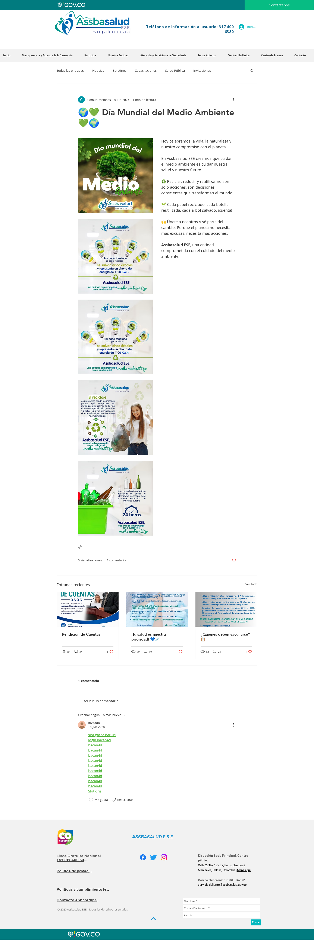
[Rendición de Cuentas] (88, 609)
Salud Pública (175, 70)
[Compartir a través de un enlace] (80, 547)
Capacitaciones (146, 70)
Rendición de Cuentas (81, 634)
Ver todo (251, 584)
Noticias (98, 70)
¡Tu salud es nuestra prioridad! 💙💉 (148, 637)
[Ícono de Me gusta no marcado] (91, 799)
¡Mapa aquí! (243, 870)
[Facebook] (143, 857)
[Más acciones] (233, 99)
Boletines (119, 70)
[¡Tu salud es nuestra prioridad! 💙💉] (157, 609)
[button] (120, 55)
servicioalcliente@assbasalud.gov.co (222, 885)
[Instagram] (164, 857)
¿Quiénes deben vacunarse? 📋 (225, 637)
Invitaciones (202, 70)
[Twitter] (153, 857)
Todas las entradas (70, 70)
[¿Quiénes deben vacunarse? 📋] (226, 609)
